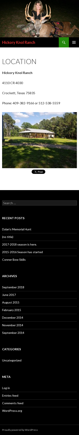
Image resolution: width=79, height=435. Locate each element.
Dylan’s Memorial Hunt (16, 229)
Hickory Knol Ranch (18, 42)
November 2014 (12, 325)
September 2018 (13, 287)
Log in (6, 388)
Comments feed (12, 403)
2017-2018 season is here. (19, 244)
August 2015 (10, 302)
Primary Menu (74, 42)
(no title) (7, 237)
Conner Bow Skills (14, 259)
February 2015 (11, 310)
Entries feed (10, 395)
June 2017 (9, 295)
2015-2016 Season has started (22, 252)
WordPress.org (12, 410)
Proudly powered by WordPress (20, 429)
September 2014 (13, 332)
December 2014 (12, 317)
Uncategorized (11, 360)
